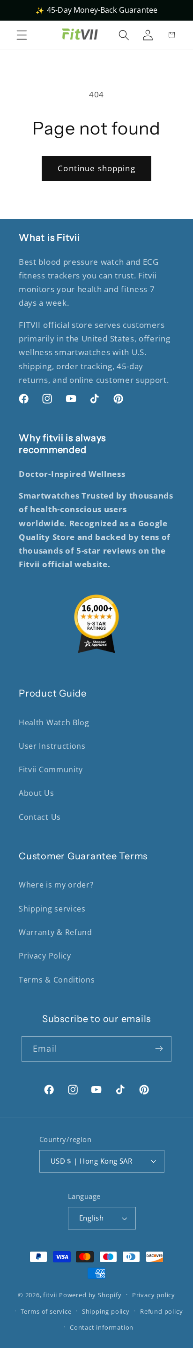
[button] (22, 34)
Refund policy (161, 1311)
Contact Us (40, 817)
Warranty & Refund (55, 932)
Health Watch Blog (54, 722)
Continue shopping (96, 168)
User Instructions (52, 746)
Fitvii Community (51, 769)
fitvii (50, 1294)
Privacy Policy (45, 956)
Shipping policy (106, 1311)
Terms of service (46, 1311)
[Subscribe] (159, 1049)
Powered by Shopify (90, 1294)
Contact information (102, 1327)
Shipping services (52, 909)
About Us (36, 793)
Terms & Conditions (57, 980)
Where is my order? (56, 885)
